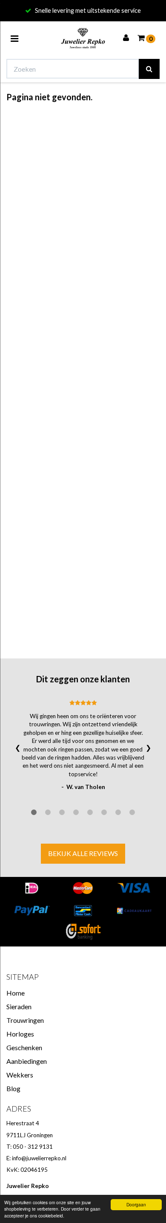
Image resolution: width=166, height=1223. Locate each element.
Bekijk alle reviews (83, 853)
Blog (13, 1088)
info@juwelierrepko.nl (39, 1158)
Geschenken (24, 1047)
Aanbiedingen (26, 1061)
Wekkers (19, 1075)
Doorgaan (136, 1204)
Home (15, 993)
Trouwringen (25, 1020)
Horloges (20, 1034)
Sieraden (18, 1006)
